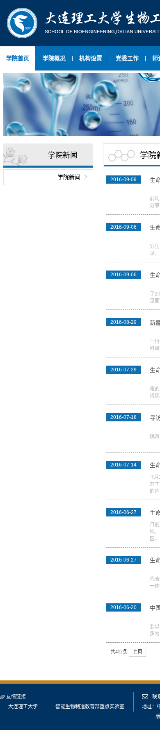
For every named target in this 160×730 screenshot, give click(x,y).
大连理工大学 (23, 707)
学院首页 (17, 58)
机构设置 (90, 58)
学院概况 (54, 58)
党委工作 (127, 58)
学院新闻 (68, 177)
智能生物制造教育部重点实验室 (89, 707)
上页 (137, 652)
